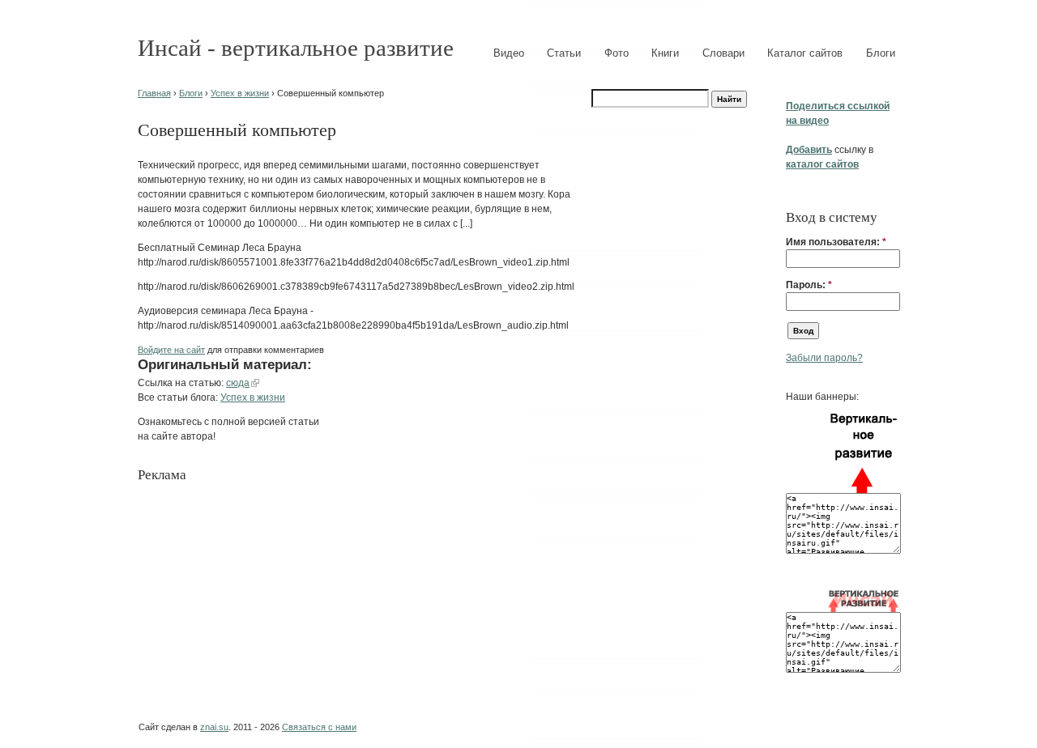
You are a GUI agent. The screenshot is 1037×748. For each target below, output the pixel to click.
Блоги (880, 53)
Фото (616, 53)
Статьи (564, 53)
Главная (154, 93)
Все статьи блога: (179, 397)
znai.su (214, 727)
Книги (665, 53)
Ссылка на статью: (182, 383)
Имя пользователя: (836, 242)
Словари (723, 53)
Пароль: (809, 285)
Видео (508, 53)
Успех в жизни (240, 93)
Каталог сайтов (805, 53)
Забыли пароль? (824, 357)
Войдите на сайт (171, 350)
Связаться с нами (319, 727)
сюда (238, 383)
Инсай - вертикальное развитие (296, 48)
